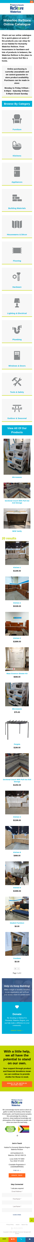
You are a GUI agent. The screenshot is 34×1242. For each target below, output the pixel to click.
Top (31, 1220)
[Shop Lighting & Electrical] (17, 303)
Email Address (17, 1191)
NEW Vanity (17, 531)
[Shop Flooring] (17, 250)
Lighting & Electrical (17, 313)
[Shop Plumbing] (17, 329)
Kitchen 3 (17, 817)
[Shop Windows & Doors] (17, 355)
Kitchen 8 (17, 852)
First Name (17, 1199)
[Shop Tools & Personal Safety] (17, 382)
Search (17, 1224)
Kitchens (17, 156)
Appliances (17, 182)
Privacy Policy (10, 1224)
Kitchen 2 (17, 603)
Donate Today (16, 1030)
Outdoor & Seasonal (17, 418)
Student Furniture (17, 923)
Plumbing (17, 339)
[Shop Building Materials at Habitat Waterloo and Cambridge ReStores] (17, 198)
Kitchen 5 (17, 638)
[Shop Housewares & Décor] (17, 224)
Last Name (17, 1206)
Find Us (16, 1170)
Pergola (17, 744)
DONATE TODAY (17, 1175)
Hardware (17, 287)
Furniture (17, 129)
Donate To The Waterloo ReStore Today (17, 1084)
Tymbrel (17, 1233)
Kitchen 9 (17, 888)
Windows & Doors (17, 366)
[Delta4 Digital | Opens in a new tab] (17, 1228)
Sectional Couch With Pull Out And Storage (17, 502)
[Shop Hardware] (17, 277)
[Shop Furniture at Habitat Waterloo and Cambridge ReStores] (17, 119)
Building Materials (17, 208)
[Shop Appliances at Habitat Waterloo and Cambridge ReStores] (17, 172)
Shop (4, 1239)
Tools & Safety (17, 392)
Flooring (17, 261)
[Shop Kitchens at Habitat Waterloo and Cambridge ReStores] (17, 145)
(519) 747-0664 (19, 1159)
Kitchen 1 (17, 567)
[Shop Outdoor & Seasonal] (17, 408)
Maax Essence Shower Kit (17, 673)
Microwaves (17, 477)
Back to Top (25, 1224)
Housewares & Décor (17, 234)
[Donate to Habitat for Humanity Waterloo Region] (17, 1007)
